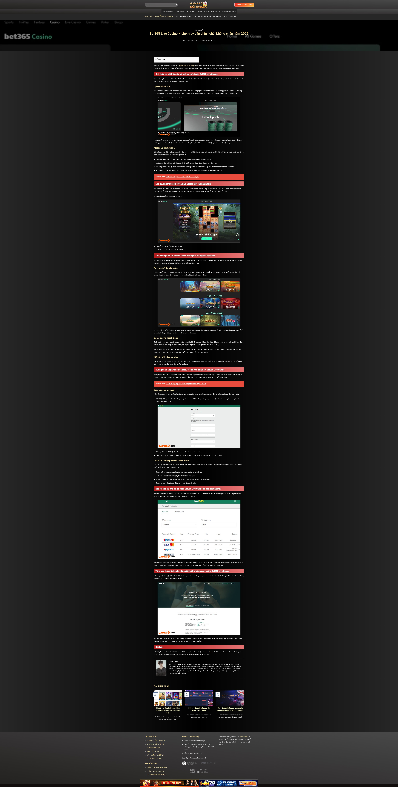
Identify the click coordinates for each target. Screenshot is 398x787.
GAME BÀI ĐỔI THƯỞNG (154, 16)
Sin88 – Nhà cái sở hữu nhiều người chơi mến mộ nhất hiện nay (168, 710)
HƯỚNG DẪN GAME (211, 11)
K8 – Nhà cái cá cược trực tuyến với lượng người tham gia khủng (230, 709)
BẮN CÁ (192, 11)
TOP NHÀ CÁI (181, 11)
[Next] (241, 703)
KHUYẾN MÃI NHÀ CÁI (155, 744)
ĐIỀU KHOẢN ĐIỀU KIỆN (156, 775)
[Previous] (157, 703)
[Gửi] (176, 5)
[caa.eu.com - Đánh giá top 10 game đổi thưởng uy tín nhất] (199, 5)
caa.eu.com (243, 737)
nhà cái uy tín (209, 652)
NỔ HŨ (200, 11)
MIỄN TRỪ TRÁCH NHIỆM (157, 767)
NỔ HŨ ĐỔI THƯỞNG (155, 759)
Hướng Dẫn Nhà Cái (229, 11)
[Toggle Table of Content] (194, 59)
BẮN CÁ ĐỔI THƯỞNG (155, 755)
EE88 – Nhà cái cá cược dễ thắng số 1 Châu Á (199, 709)
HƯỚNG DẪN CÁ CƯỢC (156, 740)
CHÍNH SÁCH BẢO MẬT (156, 771)
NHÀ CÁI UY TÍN (153, 751)
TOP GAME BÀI (168, 11)
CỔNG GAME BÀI (153, 748)
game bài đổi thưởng (186, 65)
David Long (211, 40)
